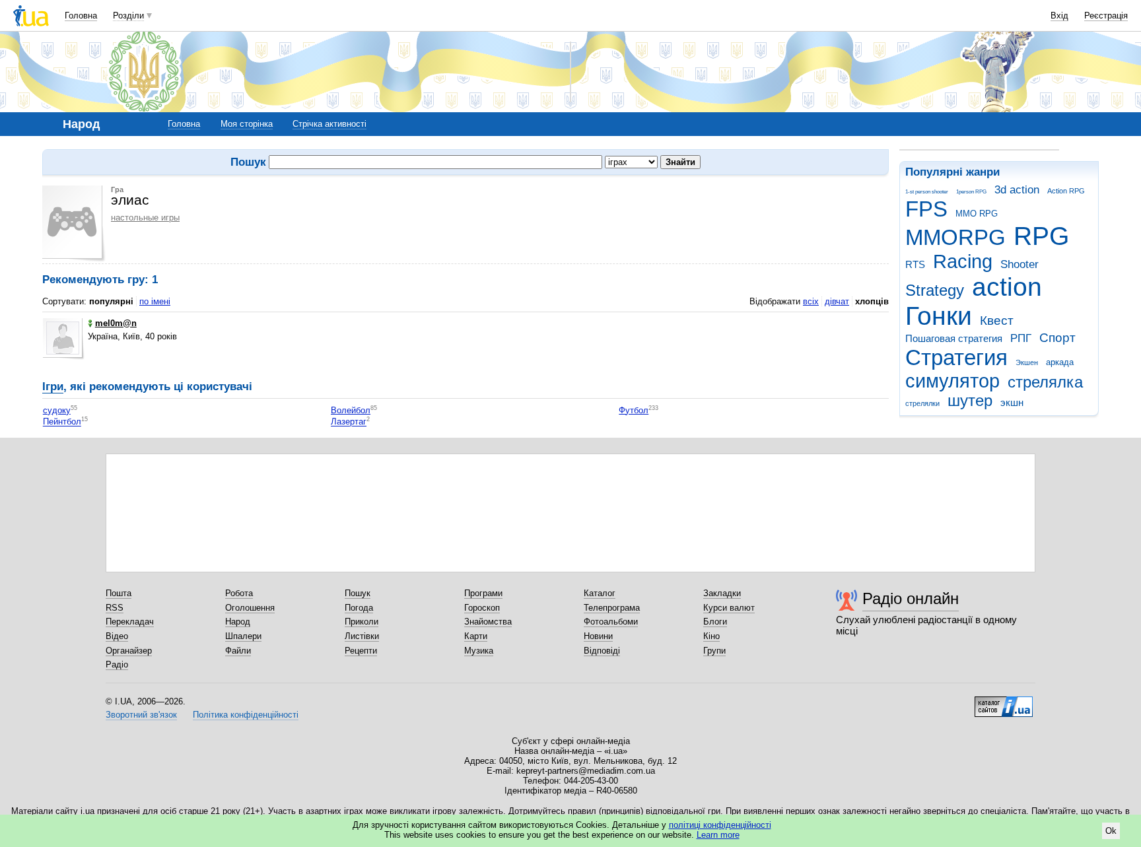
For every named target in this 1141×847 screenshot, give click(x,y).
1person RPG (971, 192)
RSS (114, 608)
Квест (997, 320)
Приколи (361, 622)
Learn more (718, 835)
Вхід (1059, 15)
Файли (238, 651)
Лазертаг (348, 422)
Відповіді (602, 651)
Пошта (118, 593)
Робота (239, 593)
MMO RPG (976, 214)
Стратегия (956, 357)
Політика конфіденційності (245, 715)
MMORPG (955, 237)
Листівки (362, 636)
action (1007, 287)
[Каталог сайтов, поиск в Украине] (1004, 701)
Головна (81, 15)
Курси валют (729, 608)
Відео (117, 636)
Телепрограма (612, 608)
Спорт (1057, 338)
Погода (359, 608)
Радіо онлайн (910, 598)
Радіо (117, 664)
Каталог (599, 593)
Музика (478, 651)
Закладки (722, 593)
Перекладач (130, 622)
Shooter (1019, 264)
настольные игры (145, 217)
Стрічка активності (329, 124)
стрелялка (1045, 382)
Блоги (715, 622)
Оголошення (250, 608)
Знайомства (488, 622)
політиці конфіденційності (720, 825)
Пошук (357, 593)
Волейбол (350, 410)
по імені (154, 301)
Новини (598, 636)
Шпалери (243, 636)
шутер (970, 400)
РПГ (1020, 338)
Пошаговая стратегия (953, 338)
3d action (1016, 190)
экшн (1011, 402)
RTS (915, 264)
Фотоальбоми (611, 622)
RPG (1041, 236)
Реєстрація (1106, 15)
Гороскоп (482, 608)
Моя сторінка (247, 124)
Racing (962, 261)
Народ (237, 622)
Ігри (52, 386)
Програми (483, 593)
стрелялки (922, 403)
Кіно (711, 636)
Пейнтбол (62, 422)
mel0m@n (116, 323)
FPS (926, 209)
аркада (1060, 362)
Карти (475, 636)
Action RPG (1066, 191)
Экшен (1027, 362)
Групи (714, 651)
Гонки (938, 316)
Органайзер (129, 651)
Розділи (128, 15)
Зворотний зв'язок (141, 715)
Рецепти (361, 651)
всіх (811, 301)
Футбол (633, 410)
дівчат (837, 301)
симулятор (952, 380)
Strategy (934, 290)
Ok (1111, 831)
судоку (57, 410)
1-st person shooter (926, 192)
